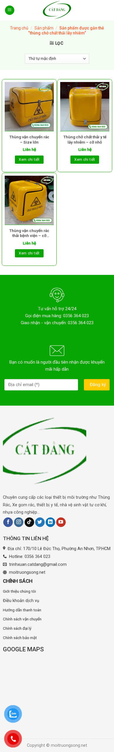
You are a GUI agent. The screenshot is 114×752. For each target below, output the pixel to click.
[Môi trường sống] (57, 10)
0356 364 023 (37, 556)
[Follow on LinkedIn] (50, 522)
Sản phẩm (43, 28)
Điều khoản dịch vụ (21, 600)
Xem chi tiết (29, 159)
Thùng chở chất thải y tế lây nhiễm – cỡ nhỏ (84, 139)
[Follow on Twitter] (40, 522)
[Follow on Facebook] (8, 522)
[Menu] (9, 10)
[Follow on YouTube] (61, 522)
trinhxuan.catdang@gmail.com (38, 564)
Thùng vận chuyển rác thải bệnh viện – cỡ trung (29, 233)
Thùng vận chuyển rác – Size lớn (29, 139)
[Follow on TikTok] (29, 522)
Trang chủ (19, 28)
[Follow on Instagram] (19, 522)
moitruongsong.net (27, 572)
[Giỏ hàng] (106, 10)
